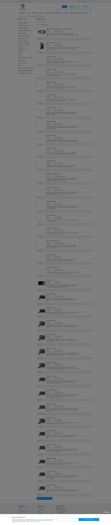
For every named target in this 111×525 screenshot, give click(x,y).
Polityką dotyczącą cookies (41, 519)
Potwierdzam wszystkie (89, 519)
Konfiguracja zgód (67, 519)
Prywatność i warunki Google (34, 521)
